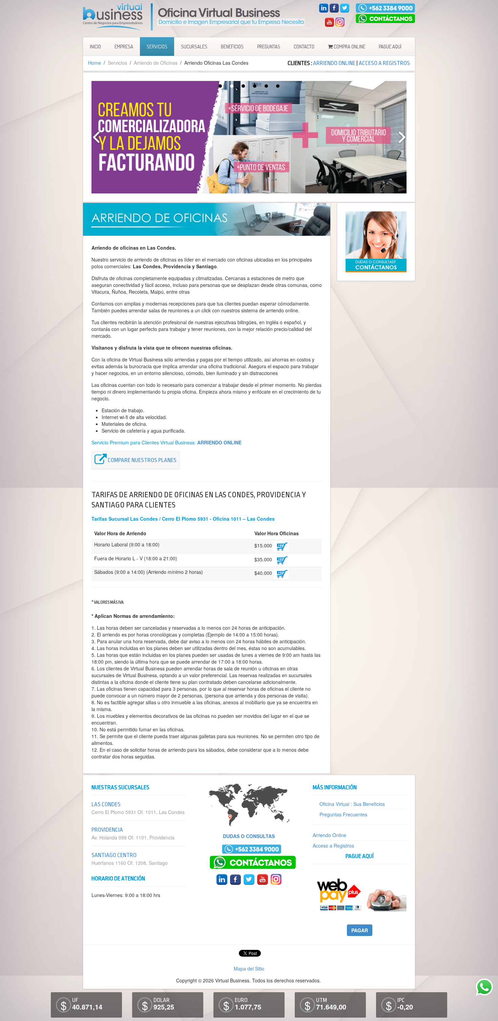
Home (94, 62)
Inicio (95, 46)
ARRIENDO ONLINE (334, 63)
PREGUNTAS (268, 46)
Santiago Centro (114, 855)
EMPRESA (124, 46)
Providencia (107, 830)
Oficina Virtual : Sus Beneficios (352, 803)
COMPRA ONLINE (349, 46)
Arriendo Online (329, 835)
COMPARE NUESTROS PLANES (142, 460)
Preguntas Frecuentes (343, 814)
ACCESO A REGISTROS (384, 63)
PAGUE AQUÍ (390, 46)
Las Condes (106, 804)
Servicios (157, 46)
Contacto (304, 46)
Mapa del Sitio (249, 968)
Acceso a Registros (333, 845)
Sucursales (194, 46)
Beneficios (232, 46)
